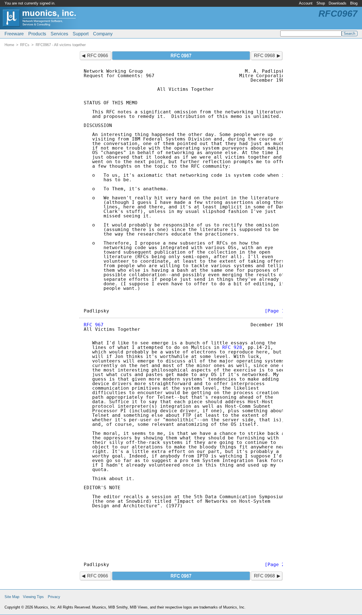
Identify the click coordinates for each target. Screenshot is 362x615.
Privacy (54, 597)
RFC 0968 (264, 55)
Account (306, 3)
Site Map (12, 597)
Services (59, 33)
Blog (353, 3)
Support (81, 33)
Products (37, 33)
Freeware (14, 33)
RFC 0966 (97, 55)
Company (103, 33)
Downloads (337, 3)
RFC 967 (94, 324)
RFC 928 (232, 347)
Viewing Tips (33, 597)
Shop (320, 3)
